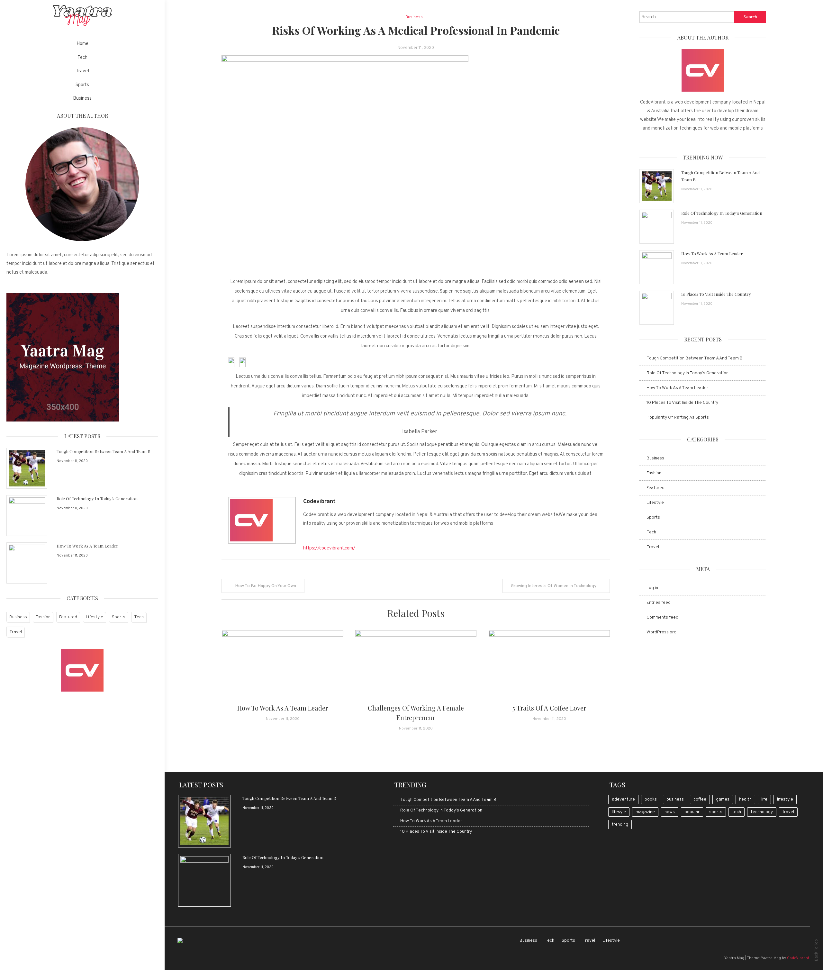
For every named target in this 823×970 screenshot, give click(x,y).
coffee (699, 799)
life (764, 799)
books (651, 799)
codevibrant (319, 501)
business (675, 799)
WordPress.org (661, 632)
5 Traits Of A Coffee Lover (549, 707)
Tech (82, 58)
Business (82, 98)
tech (736, 812)
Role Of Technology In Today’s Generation (97, 498)
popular (692, 812)
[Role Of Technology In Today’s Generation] (26, 515)
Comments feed (662, 617)
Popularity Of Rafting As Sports (678, 417)
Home (82, 44)
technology (762, 812)
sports (715, 812)
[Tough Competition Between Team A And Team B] (26, 468)
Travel (82, 71)
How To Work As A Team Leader (87, 545)
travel (788, 812)
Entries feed (659, 602)
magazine (645, 812)
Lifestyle (94, 617)
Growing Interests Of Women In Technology (553, 586)
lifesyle (619, 812)
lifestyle (785, 799)
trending (620, 824)
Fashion (43, 617)
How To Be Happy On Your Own (265, 586)
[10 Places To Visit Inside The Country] (656, 308)
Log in (652, 588)
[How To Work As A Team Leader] (26, 562)
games (722, 799)
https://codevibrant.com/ (329, 548)
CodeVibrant (798, 958)
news (670, 812)
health (745, 799)
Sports (82, 85)
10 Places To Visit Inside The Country (716, 294)
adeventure (623, 799)
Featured (68, 617)
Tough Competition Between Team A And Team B (103, 451)
